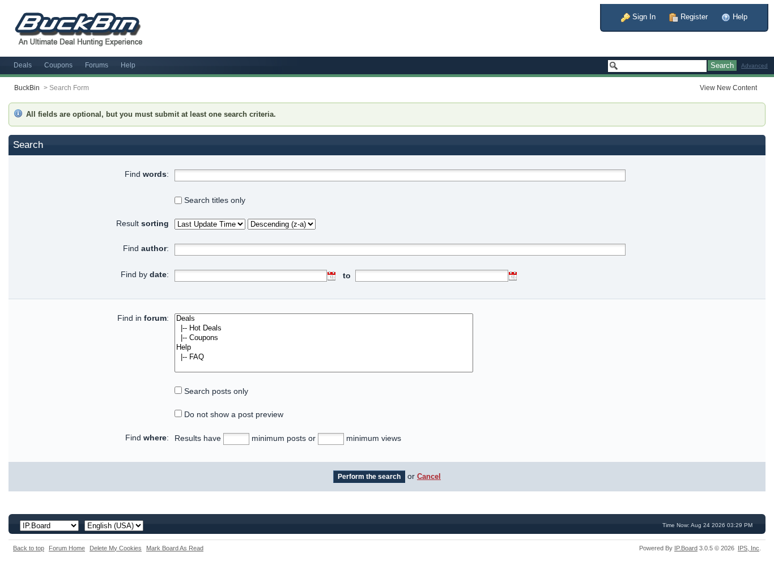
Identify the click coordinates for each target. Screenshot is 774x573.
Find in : (143, 317)
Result (142, 223)
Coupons (58, 65)
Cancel (429, 476)
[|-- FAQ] (323, 357)
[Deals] (323, 319)
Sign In (643, 16)
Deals (23, 65)
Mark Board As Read (174, 548)
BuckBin (27, 87)
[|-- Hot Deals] (323, 328)
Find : (147, 174)
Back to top (28, 548)
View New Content (728, 87)
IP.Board (686, 548)
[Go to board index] (85, 27)
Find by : (145, 274)
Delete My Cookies (116, 548)
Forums (96, 65)
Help (738, 16)
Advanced (754, 65)
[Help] (323, 348)
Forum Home (67, 548)
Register (693, 16)
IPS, (748, 548)
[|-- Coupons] (323, 338)
